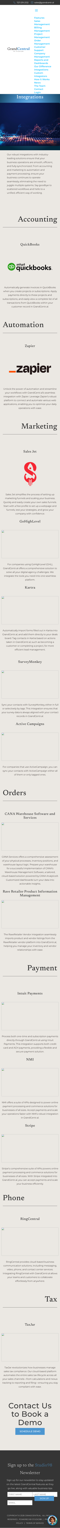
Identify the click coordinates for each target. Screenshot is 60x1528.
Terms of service (35, 1523)
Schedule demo (30, 1431)
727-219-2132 (22, 2)
